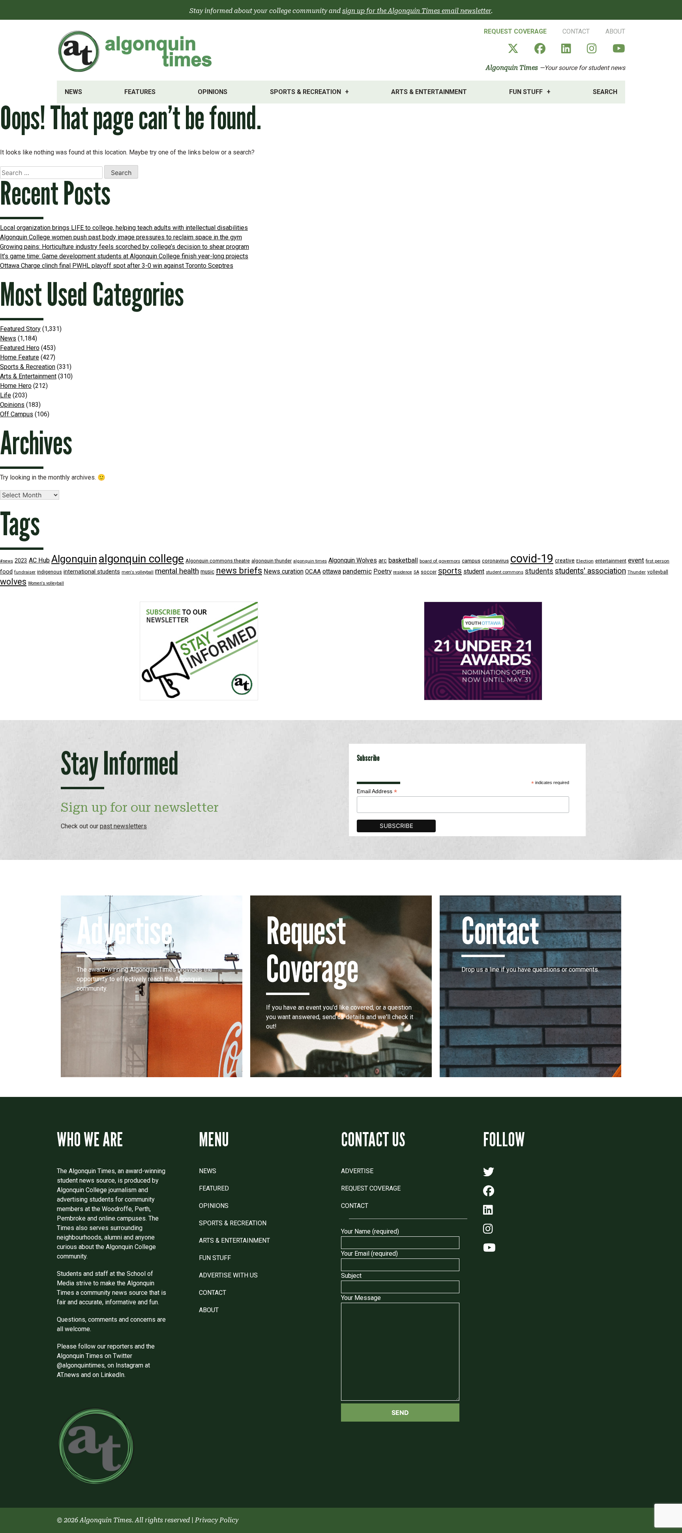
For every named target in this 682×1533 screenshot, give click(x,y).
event (636, 560)
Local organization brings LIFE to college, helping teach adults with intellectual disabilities (124, 227)
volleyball (657, 572)
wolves (13, 582)
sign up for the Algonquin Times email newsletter (416, 11)
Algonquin (74, 559)
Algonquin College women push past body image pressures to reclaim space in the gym (121, 237)
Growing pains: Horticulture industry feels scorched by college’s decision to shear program (124, 246)
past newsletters (123, 826)
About (615, 31)
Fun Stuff (526, 92)
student (473, 571)
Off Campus (16, 414)
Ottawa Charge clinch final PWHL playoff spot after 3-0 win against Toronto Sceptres (116, 265)
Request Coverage (515, 31)
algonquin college (141, 558)
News (73, 92)
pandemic (357, 571)
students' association (590, 571)
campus (471, 561)
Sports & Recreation (305, 92)
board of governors (440, 561)
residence (402, 572)
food (6, 571)
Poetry (382, 571)
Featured (214, 1188)
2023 (21, 560)
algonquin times (310, 561)
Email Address (377, 791)
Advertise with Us (228, 1275)
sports (450, 571)
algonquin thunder (271, 561)
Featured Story (20, 329)
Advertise (357, 1171)
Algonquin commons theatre (217, 561)
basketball (403, 560)
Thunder (637, 572)
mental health (177, 571)
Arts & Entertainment (429, 92)
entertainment (610, 561)
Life (5, 395)
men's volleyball (138, 572)
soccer (429, 572)
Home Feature (19, 357)
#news (6, 561)
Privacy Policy (216, 1520)
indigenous (49, 572)
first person (657, 561)
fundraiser (25, 572)
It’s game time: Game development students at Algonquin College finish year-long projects (124, 256)
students (539, 571)
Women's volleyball (46, 583)
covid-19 (531, 558)
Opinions (212, 92)
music (207, 571)
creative (565, 560)
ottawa (331, 571)
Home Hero (16, 385)
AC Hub (39, 560)
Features (140, 92)
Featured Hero (19, 348)
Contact (576, 31)
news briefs (239, 571)
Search (605, 92)
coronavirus (495, 561)
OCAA (313, 571)
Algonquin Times (512, 67)
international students (92, 571)
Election (585, 561)
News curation (284, 571)
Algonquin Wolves (352, 560)
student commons (504, 572)
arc (382, 560)
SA (416, 572)
